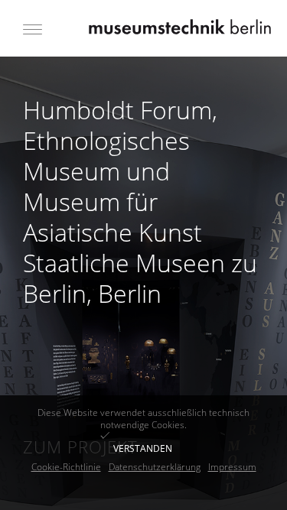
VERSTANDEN (142, 448)
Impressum (232, 466)
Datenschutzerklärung (155, 466)
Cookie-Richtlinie (66, 466)
